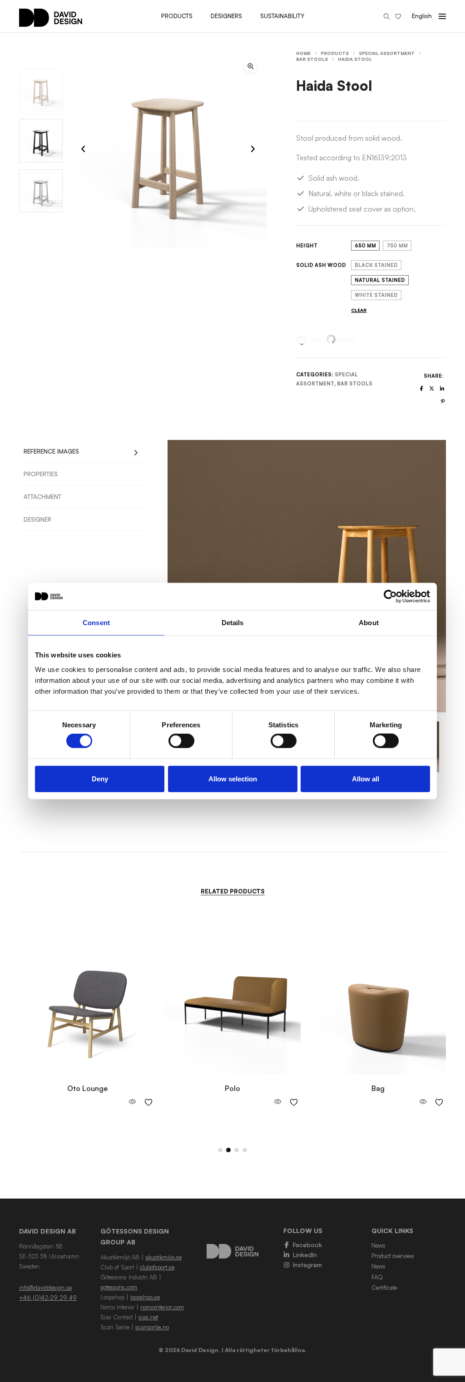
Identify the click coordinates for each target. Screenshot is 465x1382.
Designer (37, 519)
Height (306, 245)
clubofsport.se (157, 1267)
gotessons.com (118, 1287)
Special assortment (387, 53)
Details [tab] (233, 623)
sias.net (148, 1317)
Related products (233, 891)
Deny (100, 778)
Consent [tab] (96, 623)
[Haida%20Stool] (422, 389)
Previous (156, 576)
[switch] (181, 741)
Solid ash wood (321, 265)
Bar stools (312, 59)
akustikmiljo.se (163, 1257)
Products (335, 53)
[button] (250, 66)
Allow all (365, 778)
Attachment (42, 496)
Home (303, 53)
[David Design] (50, 22)
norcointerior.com (162, 1307)
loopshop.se (145, 1297)
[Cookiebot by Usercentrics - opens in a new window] (390, 596)
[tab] (81, 451)
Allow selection (232, 778)
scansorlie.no (152, 1327)
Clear (358, 310)
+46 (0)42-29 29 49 (48, 1297)
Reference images (51, 451)
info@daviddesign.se (45, 1287)
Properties (41, 474)
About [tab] (369, 623)
